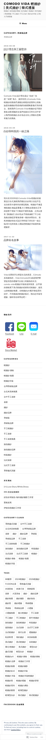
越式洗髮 (9, 652)
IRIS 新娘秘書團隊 (11, 492)
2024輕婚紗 (20, 579)
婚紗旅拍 (31, 598)
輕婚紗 (7, 365)
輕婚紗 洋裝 (10, 676)
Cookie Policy (16, 730)
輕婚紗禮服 (21, 681)
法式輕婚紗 (10, 632)
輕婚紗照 (9, 681)
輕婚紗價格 (35, 656)
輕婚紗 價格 (9, 370)
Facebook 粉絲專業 (14, 704)
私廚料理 (9, 637)
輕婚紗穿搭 (34, 681)
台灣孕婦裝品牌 (10, 386)
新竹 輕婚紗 (34, 618)
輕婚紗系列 (10, 685)
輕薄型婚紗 (23, 690)
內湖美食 (9, 589)
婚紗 (6, 407)
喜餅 (6, 402)
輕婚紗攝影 (23, 666)
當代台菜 (22, 632)
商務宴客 (31, 589)
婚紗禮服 (18, 603)
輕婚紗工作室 (24, 661)
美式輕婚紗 (21, 642)
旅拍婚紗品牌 (9, 449)
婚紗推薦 (9, 598)
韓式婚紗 (22, 695)
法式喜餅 (8, 460)
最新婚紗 (9, 627)
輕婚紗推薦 (10, 666)
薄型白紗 (33, 647)
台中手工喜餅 (9, 397)
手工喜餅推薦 (9, 439)
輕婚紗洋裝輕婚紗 (26, 676)
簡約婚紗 (20, 637)
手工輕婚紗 (8, 428)
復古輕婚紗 (23, 613)
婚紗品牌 (8, 413)
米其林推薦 (32, 637)
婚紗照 (8, 603)
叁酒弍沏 (20, 589)
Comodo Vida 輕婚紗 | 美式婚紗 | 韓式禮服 (22, 6)
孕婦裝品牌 (8, 423)
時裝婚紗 (8, 455)
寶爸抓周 (8, 502)
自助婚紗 (33, 642)
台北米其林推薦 (10, 391)
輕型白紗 (20, 652)
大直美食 (16, 593)
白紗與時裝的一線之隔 (16, 131)
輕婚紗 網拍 (23, 685)
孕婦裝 (7, 418)
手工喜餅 (8, 434)
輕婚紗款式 (10, 671)
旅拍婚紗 (8, 444)
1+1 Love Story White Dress (16, 487)
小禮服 (30, 608)
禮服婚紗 (33, 632)
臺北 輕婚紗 (10, 647)
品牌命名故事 (11, 240)
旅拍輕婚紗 (21, 623)
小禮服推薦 (10, 613)
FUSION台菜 (10, 584)
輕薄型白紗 (10, 695)
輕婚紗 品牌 (10, 661)
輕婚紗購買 (10, 690)
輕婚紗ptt (9, 656)
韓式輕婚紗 (34, 695)
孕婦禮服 (29, 603)
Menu (24, 23)
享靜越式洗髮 (9, 470)
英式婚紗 (22, 647)
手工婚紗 (9, 618)
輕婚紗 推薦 (9, 376)
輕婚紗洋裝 (8, 381)
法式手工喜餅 (9, 465)
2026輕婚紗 (34, 579)
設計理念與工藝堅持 (15, 49)
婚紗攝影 (20, 598)
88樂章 (8, 579)
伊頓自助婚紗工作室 (12, 508)
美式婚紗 (9, 642)
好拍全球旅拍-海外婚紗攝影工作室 (18, 497)
